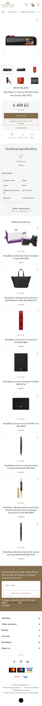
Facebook (14, 661)
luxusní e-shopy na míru (17, 693)
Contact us (12, 138)
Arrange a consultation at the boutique (21, 122)
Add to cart (21, 115)
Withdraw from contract (21, 690)
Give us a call (23, 138)
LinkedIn (27, 661)
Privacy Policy (13, 603)
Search (26, 4)
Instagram (21, 661)
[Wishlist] (37, 228)
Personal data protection (12, 688)
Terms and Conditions (30, 603)
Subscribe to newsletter (21, 593)
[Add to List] (38, 20)
